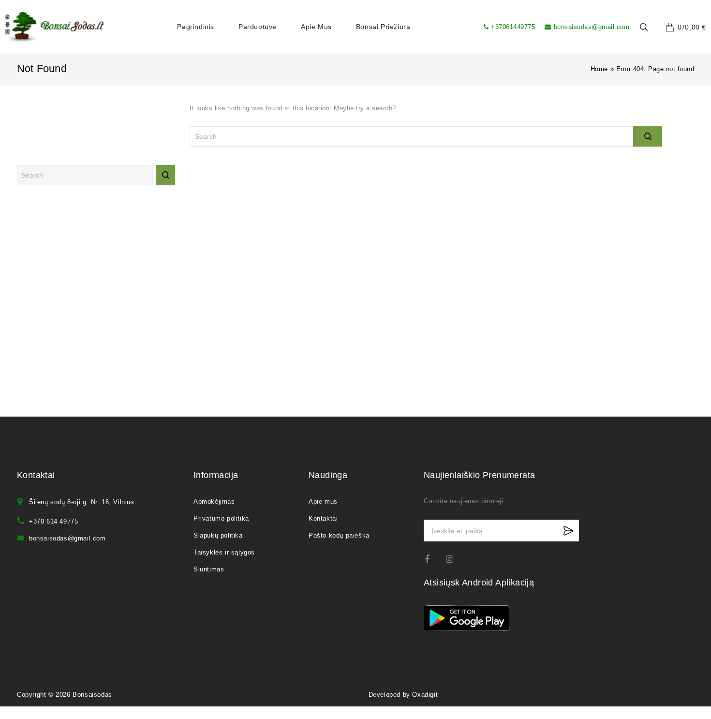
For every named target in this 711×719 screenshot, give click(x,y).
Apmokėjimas (214, 501)
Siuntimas (208, 569)
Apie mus (316, 26)
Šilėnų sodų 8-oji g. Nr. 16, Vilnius (81, 502)
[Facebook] (433, 559)
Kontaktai (323, 518)
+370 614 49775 (53, 521)
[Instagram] (454, 559)
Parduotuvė (257, 26)
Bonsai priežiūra (383, 26)
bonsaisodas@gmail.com (591, 26)
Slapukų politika (218, 535)
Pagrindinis (195, 26)
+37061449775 (513, 26)
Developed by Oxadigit (403, 694)
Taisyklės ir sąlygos (224, 552)
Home (599, 69)
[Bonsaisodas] (54, 27)
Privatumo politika (221, 518)
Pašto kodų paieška (339, 535)
